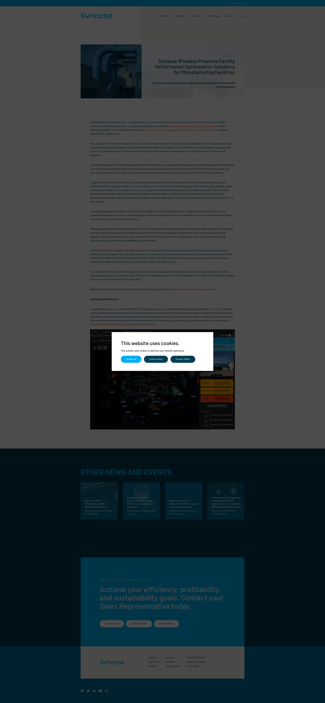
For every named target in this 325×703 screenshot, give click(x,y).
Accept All (131, 359)
